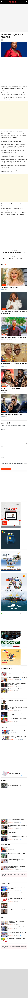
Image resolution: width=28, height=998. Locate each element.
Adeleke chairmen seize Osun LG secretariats (17, 688)
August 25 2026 (16, 679)
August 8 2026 (16, 710)
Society (3, 334)
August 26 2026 (4, 289)
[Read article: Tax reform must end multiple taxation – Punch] (4, 900)
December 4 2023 (14, 39)
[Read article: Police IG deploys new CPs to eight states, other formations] (4, 714)
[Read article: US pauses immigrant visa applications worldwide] (4, 821)
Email (2, 452)
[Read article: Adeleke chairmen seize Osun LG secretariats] (4, 690)
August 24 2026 (4, 315)
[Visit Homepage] (14, 2)
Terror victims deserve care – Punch (15, 904)
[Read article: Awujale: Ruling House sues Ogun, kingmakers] (4, 679)
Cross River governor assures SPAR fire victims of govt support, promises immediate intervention (17, 861)
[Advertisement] (14, 18)
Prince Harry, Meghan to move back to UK (11, 414)
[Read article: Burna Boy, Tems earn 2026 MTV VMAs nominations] (14, 378)
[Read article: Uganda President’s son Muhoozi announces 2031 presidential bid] (4, 832)
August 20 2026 (4, 392)
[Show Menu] (1, 2)
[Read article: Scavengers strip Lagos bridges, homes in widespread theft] (5, 738)
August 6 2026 (16, 721)
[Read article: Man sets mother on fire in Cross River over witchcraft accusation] (5, 773)
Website (2, 457)
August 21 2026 (4, 366)
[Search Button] (26, 2)
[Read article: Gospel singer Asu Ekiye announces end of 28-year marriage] (14, 352)
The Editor (7, 39)
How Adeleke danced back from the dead (16, 926)
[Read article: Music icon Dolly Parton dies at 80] (14, 277)
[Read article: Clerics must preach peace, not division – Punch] (4, 894)
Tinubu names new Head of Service (15, 700)
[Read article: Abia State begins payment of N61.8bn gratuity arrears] (4, 849)
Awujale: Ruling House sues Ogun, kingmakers (17, 677)
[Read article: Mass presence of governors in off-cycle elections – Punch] (4, 888)
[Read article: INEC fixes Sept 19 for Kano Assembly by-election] (4, 673)
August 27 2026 (16, 822)
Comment (3, 429)
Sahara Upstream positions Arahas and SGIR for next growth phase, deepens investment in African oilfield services (17, 707)
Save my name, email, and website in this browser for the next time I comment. (14, 464)
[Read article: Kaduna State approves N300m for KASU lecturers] (4, 855)
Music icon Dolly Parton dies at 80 (9, 287)
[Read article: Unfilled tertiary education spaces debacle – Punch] (4, 911)
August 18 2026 (16, 690)
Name (2, 446)
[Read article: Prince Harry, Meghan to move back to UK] (14, 403)
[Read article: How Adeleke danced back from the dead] (4, 928)
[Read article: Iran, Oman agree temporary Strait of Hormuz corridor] (4, 827)
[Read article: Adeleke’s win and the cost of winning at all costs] (4, 934)
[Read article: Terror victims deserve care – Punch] (4, 905)
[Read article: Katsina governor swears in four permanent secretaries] (4, 720)
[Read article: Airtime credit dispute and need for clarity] (4, 940)
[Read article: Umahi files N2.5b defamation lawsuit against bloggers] (5, 732)
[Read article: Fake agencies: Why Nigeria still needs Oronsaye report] (4, 923)
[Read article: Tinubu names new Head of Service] (4, 702)
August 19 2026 (16, 702)
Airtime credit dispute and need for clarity (16, 938)
